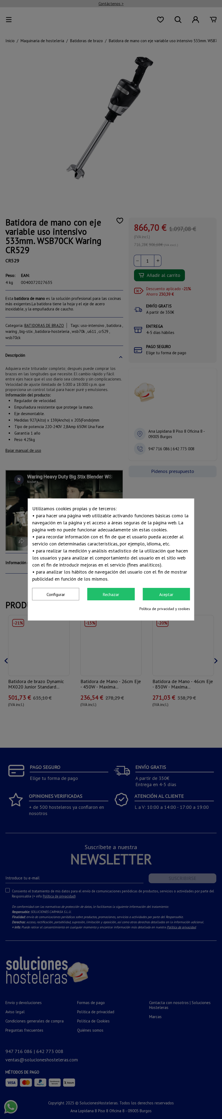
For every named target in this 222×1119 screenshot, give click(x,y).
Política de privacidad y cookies (164, 608)
